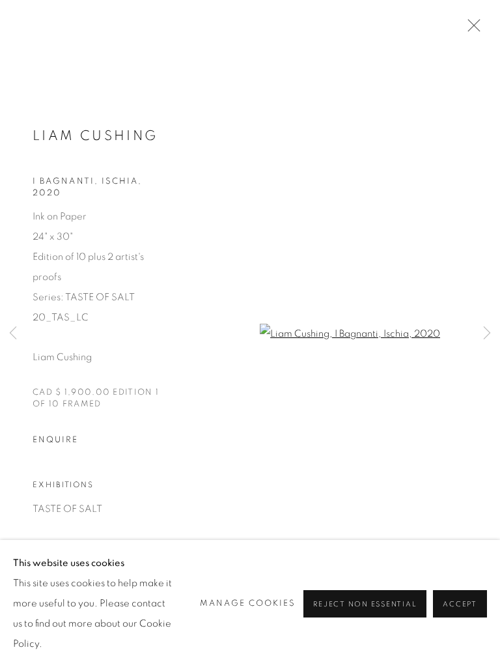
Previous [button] (13, 333)
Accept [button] (460, 604)
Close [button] (470, 29)
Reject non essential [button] (365, 604)
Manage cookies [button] (248, 603)
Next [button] (487, 333)
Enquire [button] (55, 440)
